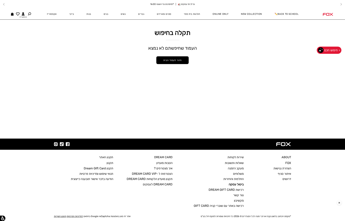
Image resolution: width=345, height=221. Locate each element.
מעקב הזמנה (236, 168)
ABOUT (286, 157)
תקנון (110, 163)
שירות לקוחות (235, 157)
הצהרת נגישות (282, 168)
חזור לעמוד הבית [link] (172, 60)
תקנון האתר (106, 157)
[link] (328, 14)
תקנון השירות (60, 216)
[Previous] (341, 4)
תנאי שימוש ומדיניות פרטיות (96, 173)
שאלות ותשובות (234, 163)
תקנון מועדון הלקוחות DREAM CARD (149, 179)
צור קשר (238, 195)
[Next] (4, 4)
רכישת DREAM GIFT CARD (226, 189)
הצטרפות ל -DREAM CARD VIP (152, 173)
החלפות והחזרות (233, 179)
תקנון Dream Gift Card (98, 168)
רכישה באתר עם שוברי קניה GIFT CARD (219, 206)
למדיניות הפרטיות (75, 216)
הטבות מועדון (164, 163)
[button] (29, 14)
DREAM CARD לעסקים (157, 184)
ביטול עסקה (236, 184)
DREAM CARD (163, 157)
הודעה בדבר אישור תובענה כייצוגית (92, 179)
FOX (288, 163)
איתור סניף (284, 173)
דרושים (286, 179)
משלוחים (238, 173)
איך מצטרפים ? (163, 168)
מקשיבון (239, 200)
